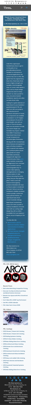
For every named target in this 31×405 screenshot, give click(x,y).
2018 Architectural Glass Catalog (13, 344)
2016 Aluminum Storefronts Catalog (14, 351)
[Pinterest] (16, 3)
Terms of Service (13, 397)
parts (21, 159)
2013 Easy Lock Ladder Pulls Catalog (14, 358)
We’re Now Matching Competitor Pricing (15, 288)
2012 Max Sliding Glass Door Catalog (14, 369)
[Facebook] (6, 3)
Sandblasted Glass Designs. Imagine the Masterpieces (14, 240)
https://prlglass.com (12, 254)
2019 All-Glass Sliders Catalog (12, 339)
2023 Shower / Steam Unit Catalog (13, 331)
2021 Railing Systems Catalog (12, 336)
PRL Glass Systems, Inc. (13, 24)
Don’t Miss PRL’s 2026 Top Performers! (14, 300)
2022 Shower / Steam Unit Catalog (13, 334)
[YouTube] (18, 3)
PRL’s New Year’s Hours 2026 (11, 305)
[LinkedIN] (23, 3)
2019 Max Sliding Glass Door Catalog (14, 341)
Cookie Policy (11, 399)
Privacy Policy (23, 397)
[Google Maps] (13, 3)
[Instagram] (11, 3)
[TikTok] (20, 3)
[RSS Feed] (25, 3)
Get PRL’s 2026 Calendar (10, 302)
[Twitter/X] (9, 3)
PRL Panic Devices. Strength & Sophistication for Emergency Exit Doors (16, 233)
